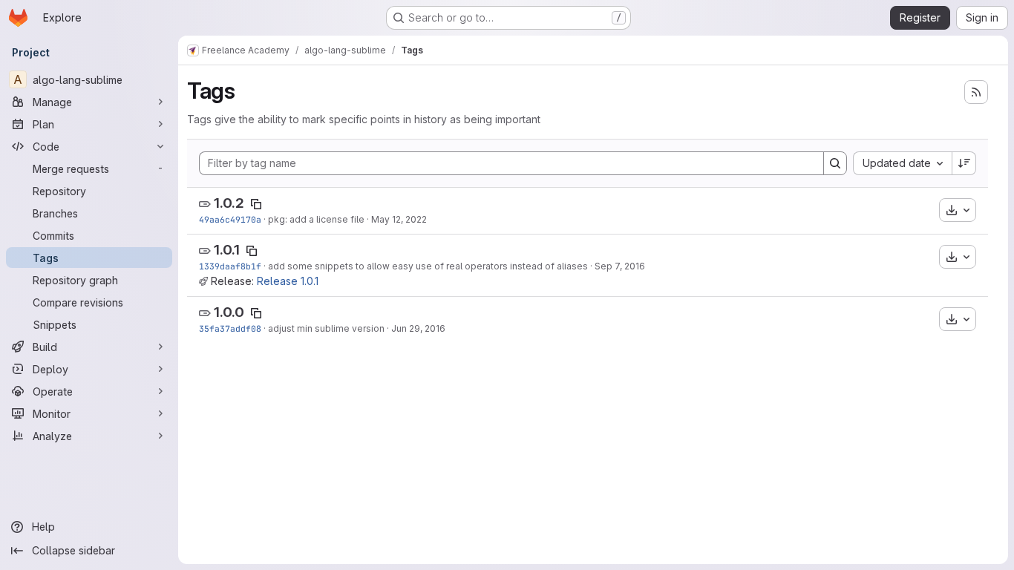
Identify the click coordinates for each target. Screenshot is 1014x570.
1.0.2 (229, 203)
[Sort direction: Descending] (964, 163)
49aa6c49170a (230, 219)
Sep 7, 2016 (620, 266)
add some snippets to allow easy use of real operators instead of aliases (428, 266)
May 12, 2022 (399, 219)
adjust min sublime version (326, 328)
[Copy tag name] (256, 204)
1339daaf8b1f (230, 266)
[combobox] (902, 163)
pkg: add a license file (316, 219)
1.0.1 (227, 249)
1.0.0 (229, 312)
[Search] (835, 163)
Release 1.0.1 (287, 281)
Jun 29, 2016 (418, 328)
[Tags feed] (976, 92)
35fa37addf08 (230, 328)
